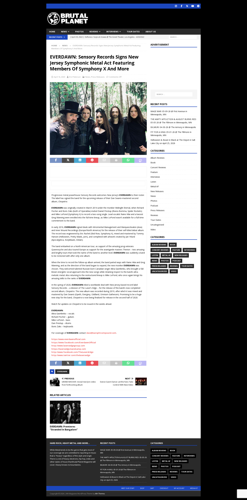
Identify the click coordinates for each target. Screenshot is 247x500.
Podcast (154, 205)
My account (179, 488)
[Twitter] (187, 6)
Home (52, 31)
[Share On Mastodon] (140, 160)
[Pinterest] (198, 6)
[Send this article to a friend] (104, 160)
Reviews (93, 31)
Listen (153, 181)
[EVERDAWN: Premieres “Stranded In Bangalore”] (65, 412)
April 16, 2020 (59, 77)
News (64, 31)
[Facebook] (181, 6)
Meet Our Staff (127, 488)
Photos (79, 31)
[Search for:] (183, 37)
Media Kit (194, 488)
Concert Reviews (158, 167)
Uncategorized (157, 224)
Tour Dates (133, 31)
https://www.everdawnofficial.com (68, 339)
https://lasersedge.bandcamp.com (68, 349)
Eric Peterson (75, 77)
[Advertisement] (151, 17)
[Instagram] (175, 6)
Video (153, 229)
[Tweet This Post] (68, 160)
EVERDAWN (62, 371)
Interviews (112, 31)
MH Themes (100, 493)
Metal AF (155, 186)
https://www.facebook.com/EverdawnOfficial (73, 342)
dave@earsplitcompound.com (101, 333)
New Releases (157, 191)
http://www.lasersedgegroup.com (68, 345)
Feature (154, 172)
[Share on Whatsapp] (128, 160)
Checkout (164, 488)
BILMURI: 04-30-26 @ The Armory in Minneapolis (173, 127)
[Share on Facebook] (56, 160)
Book (153, 162)
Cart (152, 488)
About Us (151, 31)
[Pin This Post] (92, 160)
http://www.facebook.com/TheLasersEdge (72, 352)
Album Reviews (158, 157)
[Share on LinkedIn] (80, 160)
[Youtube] (192, 6)
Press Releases (98, 77)
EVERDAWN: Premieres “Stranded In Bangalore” (64, 428)
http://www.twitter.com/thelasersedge (70, 355)
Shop (142, 488)
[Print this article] (116, 160)
